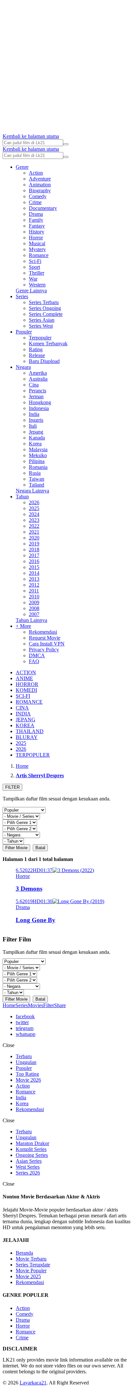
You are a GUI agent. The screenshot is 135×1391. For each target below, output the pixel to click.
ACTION (26, 672)
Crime (35, 202)
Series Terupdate (33, 1264)
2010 (34, 596)
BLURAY (27, 737)
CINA (22, 708)
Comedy (38, 196)
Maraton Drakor (32, 1143)
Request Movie (44, 638)
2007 (34, 614)
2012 (34, 585)
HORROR (27, 684)
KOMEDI (26, 690)
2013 (34, 579)
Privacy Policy (44, 649)
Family (36, 220)
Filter (48, 1005)
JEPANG (25, 719)
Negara (23, 367)
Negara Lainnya (32, 490)
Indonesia (39, 408)
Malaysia (38, 449)
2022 (34, 526)
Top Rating (27, 1074)
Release (37, 355)
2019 (34, 543)
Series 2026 (28, 1173)
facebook (25, 1016)
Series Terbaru (44, 302)
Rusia (35, 473)
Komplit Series (31, 1149)
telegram (24, 1028)
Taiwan (36, 479)
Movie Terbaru (31, 1259)
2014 (34, 573)
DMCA (37, 655)
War (33, 279)
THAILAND (30, 731)
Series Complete (46, 314)
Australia (38, 379)
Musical (37, 243)
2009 (34, 602)
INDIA (23, 713)
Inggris (36, 420)
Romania (38, 467)
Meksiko (38, 455)
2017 (34, 555)
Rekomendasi (43, 632)
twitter (22, 1022)
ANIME (24, 678)
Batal (40, 847)
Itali (33, 426)
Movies (35, 1005)
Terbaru (24, 1056)
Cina (34, 384)
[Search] (65, 144)
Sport (34, 267)
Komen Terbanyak (48, 343)
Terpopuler (40, 337)
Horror (36, 237)
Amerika (38, 373)
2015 (34, 567)
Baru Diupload (44, 361)
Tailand (36, 485)
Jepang (36, 432)
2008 (34, 608)
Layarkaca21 (33, 1382)
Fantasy (37, 226)
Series (22, 296)
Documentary (43, 208)
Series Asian (41, 320)
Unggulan (26, 1062)
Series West (41, 326)
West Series (28, 1167)
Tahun (22, 496)
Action (36, 173)
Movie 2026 (28, 1080)
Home (9, 1005)
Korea (35, 443)
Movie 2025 (28, 1276)
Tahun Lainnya (31, 620)
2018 (34, 549)
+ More (23, 626)
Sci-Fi (35, 261)
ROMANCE (29, 702)
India (34, 414)
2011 (34, 590)
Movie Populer (31, 1270)
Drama (36, 214)
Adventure (40, 178)
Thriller (36, 273)
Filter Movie (16, 847)
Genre (22, 167)
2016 (34, 561)
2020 (34, 538)
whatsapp (25, 1034)
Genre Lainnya (31, 290)
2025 (34, 508)
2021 (34, 532)
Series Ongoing (45, 308)
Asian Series (29, 1161)
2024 (34, 514)
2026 (34, 502)
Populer (24, 332)
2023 (34, 520)
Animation (40, 184)
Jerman (36, 396)
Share (60, 1005)
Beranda (24, 1253)
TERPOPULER (33, 755)
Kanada (37, 437)
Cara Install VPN (47, 643)
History (36, 231)
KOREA (25, 725)
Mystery (37, 249)
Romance (38, 255)
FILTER (12, 787)
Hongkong (40, 402)
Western (37, 284)
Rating (36, 349)
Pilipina (37, 461)
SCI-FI (23, 696)
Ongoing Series (32, 1155)
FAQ (34, 661)
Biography (40, 190)
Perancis (37, 390)
